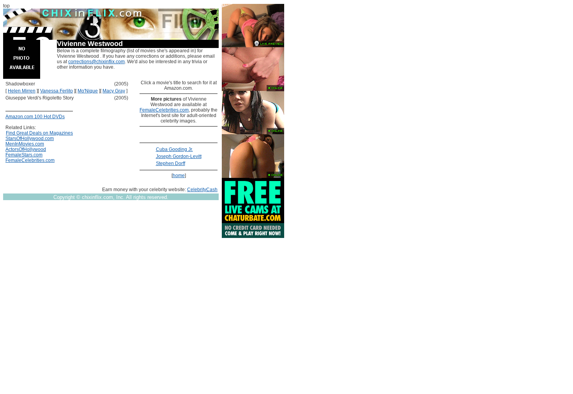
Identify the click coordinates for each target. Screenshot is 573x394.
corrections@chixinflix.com (96, 61)
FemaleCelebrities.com (30, 160)
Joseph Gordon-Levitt (179, 156)
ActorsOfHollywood (25, 149)
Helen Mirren (21, 91)
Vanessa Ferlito (56, 91)
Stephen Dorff (170, 163)
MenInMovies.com (24, 144)
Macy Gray (114, 91)
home (179, 175)
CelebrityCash (202, 189)
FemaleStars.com (23, 155)
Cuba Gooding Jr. (174, 149)
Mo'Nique (88, 91)
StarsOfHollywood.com (29, 138)
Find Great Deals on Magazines (39, 133)
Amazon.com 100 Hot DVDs (35, 116)
